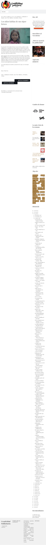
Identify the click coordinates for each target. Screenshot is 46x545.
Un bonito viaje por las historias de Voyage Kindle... (40, 411)
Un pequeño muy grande (38, 299)
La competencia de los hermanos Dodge (40, 301)
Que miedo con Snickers (38, 271)
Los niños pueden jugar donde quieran (40, 327)
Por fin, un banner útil (40, 225)
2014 (35, 213)
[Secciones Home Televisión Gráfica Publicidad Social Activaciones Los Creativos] (5, 12)
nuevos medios (41, 189)
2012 (35, 498)
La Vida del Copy (36, 514)
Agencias (43, 175)
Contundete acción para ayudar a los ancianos (39, 294)
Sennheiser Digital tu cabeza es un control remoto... (40, 240)
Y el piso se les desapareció (38, 344)
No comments (18, 16)
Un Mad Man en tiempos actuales (39, 220)
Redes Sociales (27, 538)
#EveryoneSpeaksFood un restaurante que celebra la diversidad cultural (38, 154)
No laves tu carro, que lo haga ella (39, 254)
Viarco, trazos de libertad (38, 367)
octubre (36, 218)
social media (36, 201)
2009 (35, 502)
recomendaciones (36, 197)
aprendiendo (35, 178)
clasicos (34, 182)
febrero (36, 493)
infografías (39, 187)
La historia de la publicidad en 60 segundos (39, 400)
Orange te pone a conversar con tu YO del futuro (40, 477)
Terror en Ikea (38, 296)
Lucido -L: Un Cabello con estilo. (40, 281)
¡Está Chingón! (35, 517)
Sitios (43, 199)
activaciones (35, 175)
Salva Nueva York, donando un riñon (39, 444)
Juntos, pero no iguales (38, 334)
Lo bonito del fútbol (39, 380)
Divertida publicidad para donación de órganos (39, 314)
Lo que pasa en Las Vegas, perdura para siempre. (40, 340)
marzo (36, 492)
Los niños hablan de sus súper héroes (39, 325)
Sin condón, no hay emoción (39, 307)
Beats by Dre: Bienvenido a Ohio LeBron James (39, 310)
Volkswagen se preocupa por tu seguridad (39, 290)
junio (36, 487)
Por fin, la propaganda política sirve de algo (40, 247)
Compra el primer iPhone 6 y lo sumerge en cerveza (40, 464)
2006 (35, 507)
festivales (35, 186)
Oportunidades (36, 192)
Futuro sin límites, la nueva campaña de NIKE (35, 160)
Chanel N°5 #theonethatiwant (39, 337)
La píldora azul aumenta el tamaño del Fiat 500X (39, 396)
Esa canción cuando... (39, 372)
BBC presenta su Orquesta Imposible (39, 392)
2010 (35, 501)
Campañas (42, 180)
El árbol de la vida (39, 474)
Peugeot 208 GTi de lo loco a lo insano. (39, 349)
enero (36, 495)
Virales (20, 18)
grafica (43, 186)
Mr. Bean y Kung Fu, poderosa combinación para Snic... (39, 431)
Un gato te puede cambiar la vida (38, 370)
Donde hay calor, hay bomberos (39, 304)
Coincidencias (42, 182)
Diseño (43, 183)
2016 (35, 210)
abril (36, 490)
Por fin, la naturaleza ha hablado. (39, 383)
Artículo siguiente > (23, 80)
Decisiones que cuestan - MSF (38, 260)
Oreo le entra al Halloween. (38, 244)
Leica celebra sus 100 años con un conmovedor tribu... (39, 468)
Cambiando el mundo (8, 74)
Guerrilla (35, 187)
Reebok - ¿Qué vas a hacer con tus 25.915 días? (35, 144)
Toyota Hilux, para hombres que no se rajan (39, 457)
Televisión (16, 18)
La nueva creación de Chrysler (39, 268)
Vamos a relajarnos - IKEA (35, 133)
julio (36, 486)
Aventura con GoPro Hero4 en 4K (39, 257)
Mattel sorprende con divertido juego (39, 417)
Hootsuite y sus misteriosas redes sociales (39, 236)
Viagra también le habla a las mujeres (39, 403)
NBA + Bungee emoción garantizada (38, 407)
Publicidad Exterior (29, 535)
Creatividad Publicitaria (5, 522)
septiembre (37, 483)
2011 (35, 499)
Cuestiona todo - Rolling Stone (38, 428)
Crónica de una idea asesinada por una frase (39, 453)
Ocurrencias (35, 190)
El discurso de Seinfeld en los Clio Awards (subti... (39, 354)
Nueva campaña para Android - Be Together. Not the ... (40, 321)
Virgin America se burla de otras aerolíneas (39, 331)
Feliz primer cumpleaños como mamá (39, 424)
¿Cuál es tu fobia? (38, 351)
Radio (39, 195)
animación (35, 176)
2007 (35, 505)
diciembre (37, 215)
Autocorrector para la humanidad (40, 360)
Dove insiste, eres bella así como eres (40, 449)
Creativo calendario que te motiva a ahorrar (39, 389)
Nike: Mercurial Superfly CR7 (38, 265)
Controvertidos (36, 183)
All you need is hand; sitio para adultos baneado (39, 375)
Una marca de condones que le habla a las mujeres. (39, 472)
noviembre (37, 216)
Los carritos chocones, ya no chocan (40, 347)
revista (39, 199)
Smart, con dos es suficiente (39, 446)
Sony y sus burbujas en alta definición (40, 263)
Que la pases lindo (36, 516)
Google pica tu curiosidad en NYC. (39, 358)
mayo (36, 489)
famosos (43, 184)
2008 (35, 504)
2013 (35, 496)
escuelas (34, 184)
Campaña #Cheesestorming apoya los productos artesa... (40, 437)
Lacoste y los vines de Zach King (39, 283)
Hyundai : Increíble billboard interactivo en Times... (40, 275)
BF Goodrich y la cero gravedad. (39, 385)
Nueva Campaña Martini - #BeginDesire (38, 251)
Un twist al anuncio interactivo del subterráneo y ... (39, 420)
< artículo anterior (8, 83)
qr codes (35, 195)
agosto (36, 484)
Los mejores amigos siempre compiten (39, 278)
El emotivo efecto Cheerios (38, 481)
